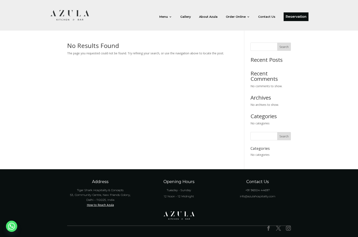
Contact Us (266, 17)
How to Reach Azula (100, 205)
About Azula (208, 17)
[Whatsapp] (11, 226)
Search (284, 47)
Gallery (185, 17)
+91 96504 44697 (258, 190)
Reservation (296, 17)
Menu (163, 17)
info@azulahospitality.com (257, 196)
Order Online (236, 17)
